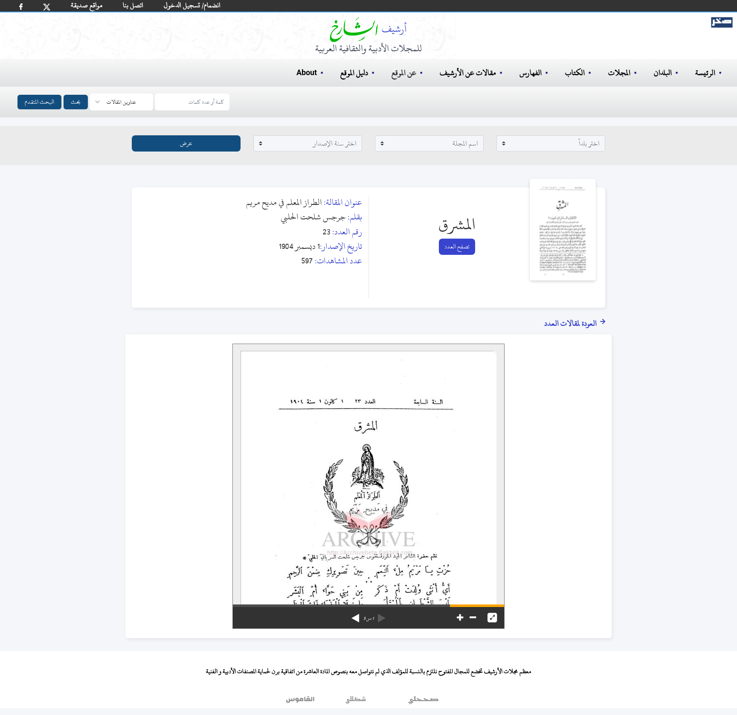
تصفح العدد (457, 246)
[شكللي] (355, 701)
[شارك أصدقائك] (21, 6)
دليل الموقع (354, 73)
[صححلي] (423, 701)
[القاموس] (301, 701)
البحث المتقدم (39, 102)
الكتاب (575, 73)
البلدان (663, 73)
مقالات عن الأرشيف (468, 73)
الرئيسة (705, 73)
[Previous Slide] (382, 615)
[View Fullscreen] (492, 617)
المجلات (619, 73)
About (306, 73)
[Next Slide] (355, 615)
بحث (76, 102)
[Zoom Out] (473, 617)
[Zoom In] (460, 617)
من (368, 618)
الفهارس (530, 73)
